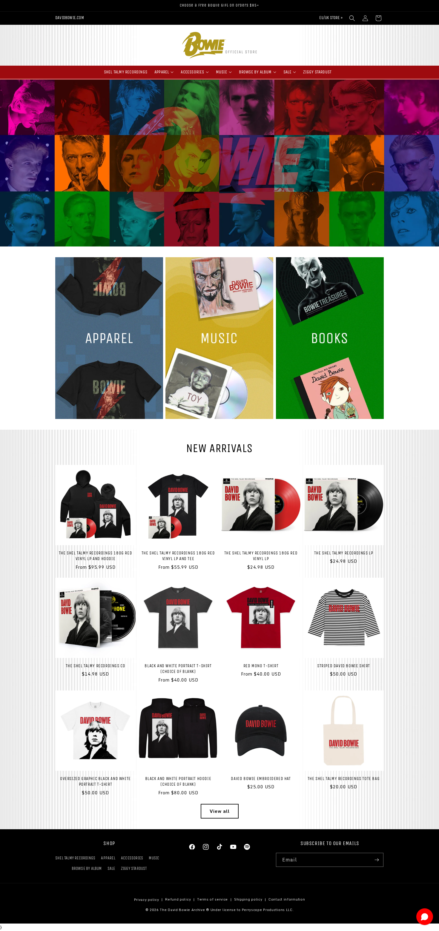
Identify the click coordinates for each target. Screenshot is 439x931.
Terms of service (212, 899)
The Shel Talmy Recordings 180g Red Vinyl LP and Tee (178, 556)
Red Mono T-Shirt (261, 665)
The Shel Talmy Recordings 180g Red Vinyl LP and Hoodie (95, 556)
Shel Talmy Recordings (75, 858)
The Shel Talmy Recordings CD (95, 665)
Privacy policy (146, 899)
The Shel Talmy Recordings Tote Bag (344, 778)
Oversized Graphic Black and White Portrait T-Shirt (95, 781)
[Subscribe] (376, 860)
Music (154, 858)
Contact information (286, 899)
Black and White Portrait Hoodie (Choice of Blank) (178, 781)
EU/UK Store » (331, 17)
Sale (111, 868)
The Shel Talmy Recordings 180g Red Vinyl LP (260, 556)
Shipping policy (248, 899)
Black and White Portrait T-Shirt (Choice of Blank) (178, 668)
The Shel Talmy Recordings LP (343, 553)
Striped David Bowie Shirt (343, 665)
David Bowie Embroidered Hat (261, 778)
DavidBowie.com (69, 17)
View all (220, 811)
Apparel (108, 858)
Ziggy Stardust (134, 868)
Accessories (132, 858)
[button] (352, 18)
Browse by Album (87, 868)
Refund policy (178, 899)
